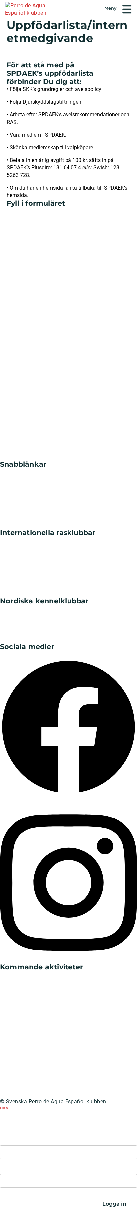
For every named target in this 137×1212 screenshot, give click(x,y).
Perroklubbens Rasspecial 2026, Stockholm (54, 1018)
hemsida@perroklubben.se (40, 1123)
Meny (127, 9)
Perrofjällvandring (22, 1061)
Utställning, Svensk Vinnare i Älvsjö (44, 1039)
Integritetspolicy (20, 1094)
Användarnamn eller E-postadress (34, 1138)
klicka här (65, 1118)
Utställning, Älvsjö (22, 996)
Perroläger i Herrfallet (26, 975)
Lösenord (9, 1167)
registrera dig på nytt (40, 1113)
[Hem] (32, 10)
